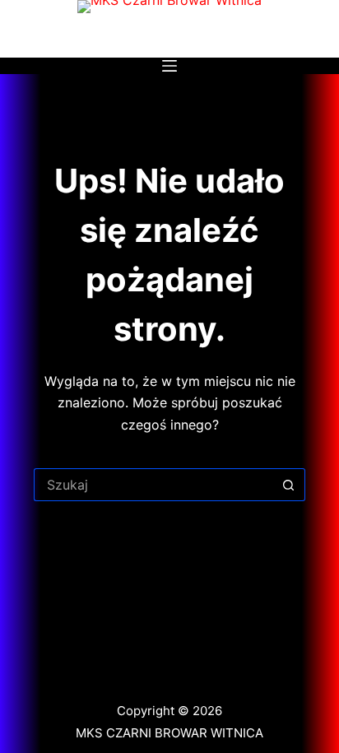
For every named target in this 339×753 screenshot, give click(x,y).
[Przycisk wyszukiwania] (288, 484)
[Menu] (169, 65)
